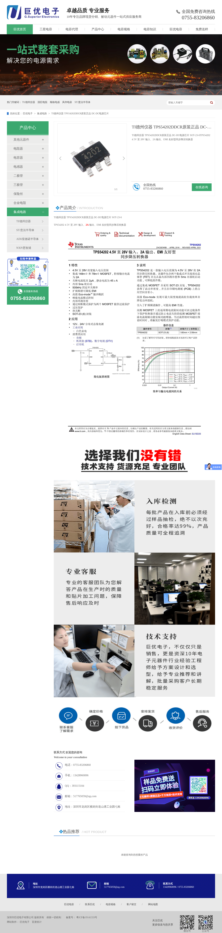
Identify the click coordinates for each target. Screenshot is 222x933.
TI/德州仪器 (28, 102)
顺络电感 (55, 102)
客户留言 (131, 904)
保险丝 (18, 194)
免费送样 (202, 29)
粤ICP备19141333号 (86, 917)
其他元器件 (21, 139)
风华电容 (67, 102)
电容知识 (150, 29)
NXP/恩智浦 (23, 247)
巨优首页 (20, 29)
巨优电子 (28, 113)
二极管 (18, 175)
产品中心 (98, 29)
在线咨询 (201, 187)
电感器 (18, 166)
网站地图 (153, 904)
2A (87, 225)
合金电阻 (20, 203)
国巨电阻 (42, 102)
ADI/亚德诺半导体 (27, 238)
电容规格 (124, 29)
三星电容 (46, 29)
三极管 (18, 184)
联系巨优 (90, 904)
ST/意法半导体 (82, 102)
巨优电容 (176, 29)
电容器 (18, 157)
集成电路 (42, 113)
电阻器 (18, 148)
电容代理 (72, 29)
